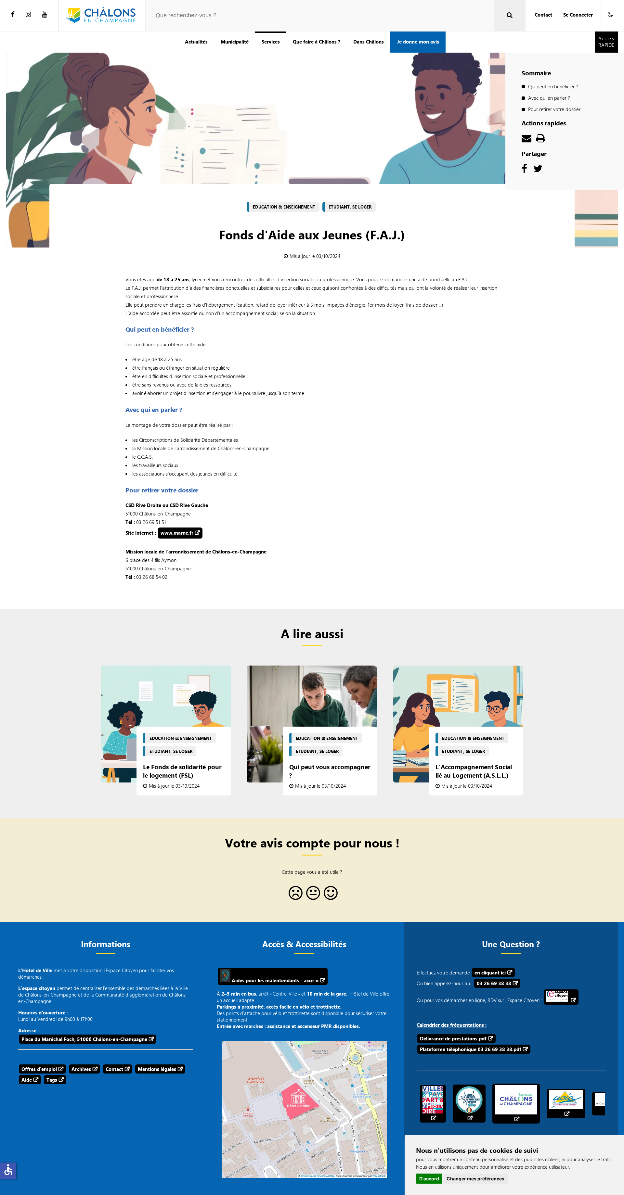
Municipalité (235, 41)
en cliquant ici (490, 972)
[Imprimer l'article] (540, 139)
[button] (610, 14)
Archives (81, 1069)
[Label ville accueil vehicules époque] (469, 1104)
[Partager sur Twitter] (537, 170)
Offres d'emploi (39, 1069)
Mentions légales (157, 1069)
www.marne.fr (177, 532)
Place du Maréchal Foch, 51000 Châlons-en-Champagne (84, 1039)
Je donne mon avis (418, 41)
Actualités (196, 41)
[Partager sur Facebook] (524, 170)
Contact (543, 14)
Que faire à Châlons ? (316, 41)
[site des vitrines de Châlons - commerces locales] (566, 1103)
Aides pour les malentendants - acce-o (274, 980)
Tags (51, 1079)
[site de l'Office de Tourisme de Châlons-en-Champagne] (516, 1104)
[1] (294, 895)
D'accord (429, 1178)
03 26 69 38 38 (494, 983)
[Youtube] (44, 14)
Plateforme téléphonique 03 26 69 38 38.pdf (470, 1049)
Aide (26, 1079)
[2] (312, 895)
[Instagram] (28, 14)
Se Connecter (578, 14)
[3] (329, 895)
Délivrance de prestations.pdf (453, 1038)
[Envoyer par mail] (526, 139)
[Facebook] (13, 14)
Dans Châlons (368, 41)
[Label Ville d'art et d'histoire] (433, 1104)
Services (271, 41)
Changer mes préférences (475, 1178)
